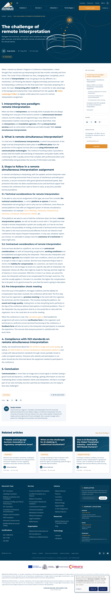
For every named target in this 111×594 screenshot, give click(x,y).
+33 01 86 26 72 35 (86, 525)
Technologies (69, 8)
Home (4, 16)
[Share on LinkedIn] (7, 400)
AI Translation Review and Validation (37, 503)
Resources (90, 3)
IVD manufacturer (35, 534)
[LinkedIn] (99, 553)
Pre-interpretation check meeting (96, 100)
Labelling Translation (10, 494)
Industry (57, 486)
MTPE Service (33, 522)
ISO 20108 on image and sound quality (44, 347)
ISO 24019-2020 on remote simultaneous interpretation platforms (34, 350)
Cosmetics (58, 497)
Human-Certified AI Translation (39, 491)
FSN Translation (8, 518)
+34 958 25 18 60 (86, 535)
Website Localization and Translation (11, 498)
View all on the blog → (102, 433)
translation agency (35, 317)
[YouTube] (107, 553)
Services (38, 8)
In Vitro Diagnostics (61, 509)
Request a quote (90, 8)
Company (82, 3)
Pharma (57, 494)
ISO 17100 (6, 538)
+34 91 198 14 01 (86, 512)
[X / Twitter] (103, 553)
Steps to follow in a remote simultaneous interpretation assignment (95, 86)
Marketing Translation (36, 513)
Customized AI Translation (37, 507)
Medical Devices (60, 491)
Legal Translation (34, 519)
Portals (97, 3)
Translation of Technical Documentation (11, 511)
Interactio (5, 214)
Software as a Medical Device (38, 537)
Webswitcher (25, 214)
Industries (54, 8)
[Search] (17, 3)
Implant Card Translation (11, 515)
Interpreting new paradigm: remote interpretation (95, 75)
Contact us (105, 8)
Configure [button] (78, 589)
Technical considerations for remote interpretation (97, 92)
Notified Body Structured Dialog (11, 524)
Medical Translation (35, 499)
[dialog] (92, 583)
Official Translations (35, 516)
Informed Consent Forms (11, 521)
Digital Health (59, 506)
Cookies (41, 553)
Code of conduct (65, 553)
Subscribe (96, 146)
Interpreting (8, 57)
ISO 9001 (6, 541)
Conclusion (90, 110)
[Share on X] (12, 400)
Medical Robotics (60, 512)
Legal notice (75, 553)
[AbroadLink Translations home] (8, 6)
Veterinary (58, 500)
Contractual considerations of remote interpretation (95, 96)
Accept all (103, 589)
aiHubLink (58, 538)
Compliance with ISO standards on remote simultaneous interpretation (96, 104)
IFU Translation (8, 491)
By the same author (58, 395)
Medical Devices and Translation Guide (62, 522)
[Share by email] (20, 400)
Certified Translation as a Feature (37, 495)
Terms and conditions (51, 553)
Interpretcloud (52, 210)
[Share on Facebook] (16, 400)
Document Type (7, 486)
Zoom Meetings (30, 210)
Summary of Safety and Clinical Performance (13, 503)
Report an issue (7, 553)
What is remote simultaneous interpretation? (95, 80)
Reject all (93, 589)
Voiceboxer (14, 214)
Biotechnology (60, 503)
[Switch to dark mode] (107, 3)
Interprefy (42, 210)
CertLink (58, 535)
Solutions (23, 8)
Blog (9, 16)
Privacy (34, 553)
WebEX (34, 214)
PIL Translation (8, 507)
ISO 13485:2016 (8, 535)
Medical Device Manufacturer (38, 531)
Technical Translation (36, 510)
